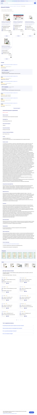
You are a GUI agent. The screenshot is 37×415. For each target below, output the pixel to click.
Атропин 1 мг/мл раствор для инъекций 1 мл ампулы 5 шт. (6, 22)
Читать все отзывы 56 (17, 108)
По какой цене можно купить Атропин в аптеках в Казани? (13, 325)
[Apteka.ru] (3, 1)
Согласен (31, 412)
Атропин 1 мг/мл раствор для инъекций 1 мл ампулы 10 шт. (18, 22)
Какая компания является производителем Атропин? (12, 328)
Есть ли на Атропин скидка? (8, 333)
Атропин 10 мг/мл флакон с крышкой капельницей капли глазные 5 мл (30, 22)
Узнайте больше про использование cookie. (10, 413)
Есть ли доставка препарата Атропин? (10, 330)
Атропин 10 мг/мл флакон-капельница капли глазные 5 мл (7, 46)
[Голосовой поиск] (33, 3)
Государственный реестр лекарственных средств (11, 243)
